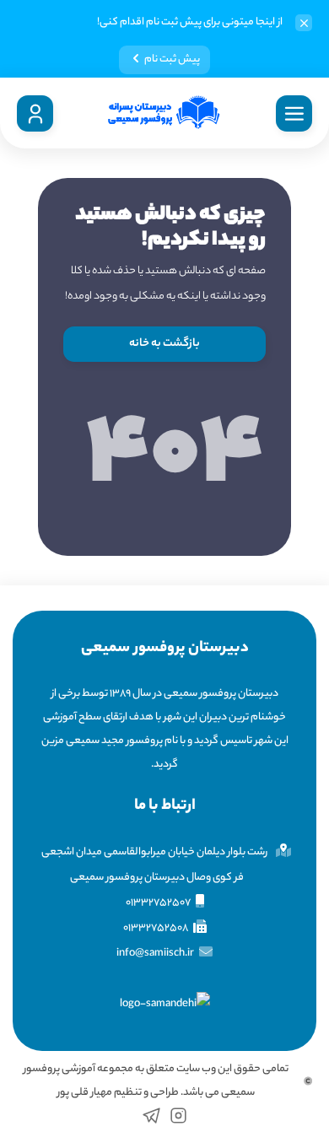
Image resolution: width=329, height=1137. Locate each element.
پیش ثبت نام (172, 59)
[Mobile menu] (294, 113)
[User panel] (35, 113)
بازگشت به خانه (164, 343)
